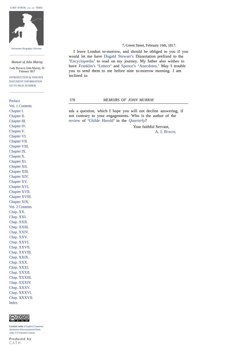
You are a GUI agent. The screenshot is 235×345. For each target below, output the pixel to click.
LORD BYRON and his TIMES (26, 7)
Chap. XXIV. (19, 232)
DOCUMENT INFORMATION (25, 81)
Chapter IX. (17, 151)
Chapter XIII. (19, 171)
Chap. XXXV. (19, 287)
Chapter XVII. (19, 192)
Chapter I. (16, 111)
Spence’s (128, 66)
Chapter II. (17, 116)
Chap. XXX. (18, 262)
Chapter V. (17, 131)
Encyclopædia (82, 61)
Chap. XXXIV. (20, 282)
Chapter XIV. (19, 176)
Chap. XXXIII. (20, 277)
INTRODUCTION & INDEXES (26, 77)
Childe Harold (101, 120)
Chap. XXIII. (19, 227)
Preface (14, 101)
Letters (104, 66)
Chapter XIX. (19, 202)
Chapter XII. (18, 166)
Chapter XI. (17, 161)
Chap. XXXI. (19, 267)
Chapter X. (17, 156)
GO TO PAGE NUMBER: (22, 85)
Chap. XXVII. (19, 247)
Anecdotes (148, 66)
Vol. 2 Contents (20, 207)
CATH (15, 343)
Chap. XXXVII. (21, 298)
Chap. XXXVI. (20, 293)
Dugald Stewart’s (119, 56)
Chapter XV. (18, 182)
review (74, 120)
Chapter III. (17, 121)
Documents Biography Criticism (26, 48)
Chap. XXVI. (19, 242)
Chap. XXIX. (19, 257)
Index (13, 303)
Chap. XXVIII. (20, 252)
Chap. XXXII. (19, 272)
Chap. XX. (17, 212)
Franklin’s (87, 66)
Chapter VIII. (19, 146)
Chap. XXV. (18, 237)
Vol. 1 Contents (20, 106)
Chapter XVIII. (20, 197)
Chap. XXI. (17, 217)
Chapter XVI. (19, 187)
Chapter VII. (18, 141)
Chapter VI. (17, 136)
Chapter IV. (17, 126)
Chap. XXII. (18, 222)
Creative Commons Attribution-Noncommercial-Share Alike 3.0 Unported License (26, 329)
